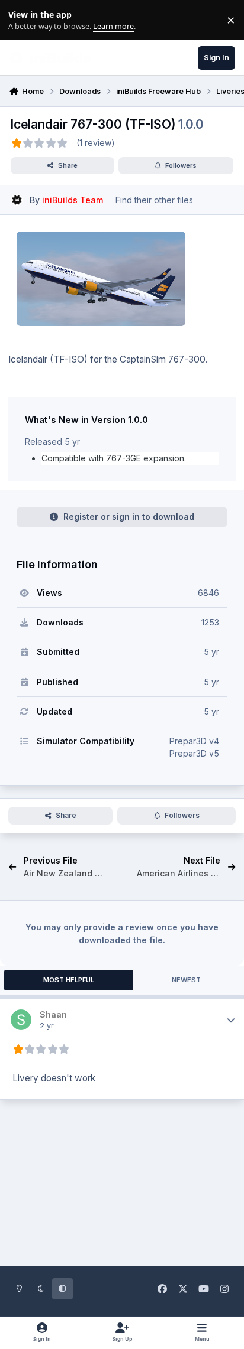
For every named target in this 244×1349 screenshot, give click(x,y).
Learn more (23, 20)
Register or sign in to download (128, 516)
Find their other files (154, 200)
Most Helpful (68, 980)
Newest (186, 980)
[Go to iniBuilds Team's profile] (17, 200)
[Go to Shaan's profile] (21, 1019)
